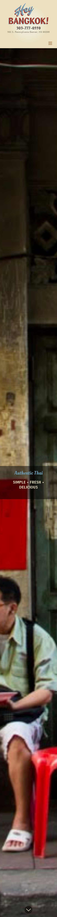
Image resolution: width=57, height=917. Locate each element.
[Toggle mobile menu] (50, 43)
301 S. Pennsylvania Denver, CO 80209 (28, 32)
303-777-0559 (28, 29)
